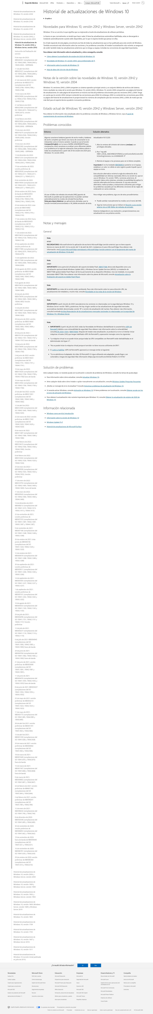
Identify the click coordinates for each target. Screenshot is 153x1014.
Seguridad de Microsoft (82, 979)
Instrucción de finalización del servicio (25, 52)
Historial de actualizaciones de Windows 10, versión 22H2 (24, 12)
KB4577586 (103, 267)
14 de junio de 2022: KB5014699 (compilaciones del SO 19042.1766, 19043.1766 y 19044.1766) (26, 348)
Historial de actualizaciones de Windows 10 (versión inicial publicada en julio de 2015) (27, 956)
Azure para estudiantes (61, 999)
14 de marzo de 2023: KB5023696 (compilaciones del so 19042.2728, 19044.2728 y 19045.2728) (26, 97)
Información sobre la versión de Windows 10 (63, 65)
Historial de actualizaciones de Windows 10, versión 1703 (24, 930)
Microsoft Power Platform (107, 994)
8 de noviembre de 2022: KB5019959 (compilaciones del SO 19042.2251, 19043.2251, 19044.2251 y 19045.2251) (26, 184)
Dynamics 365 (80, 986)
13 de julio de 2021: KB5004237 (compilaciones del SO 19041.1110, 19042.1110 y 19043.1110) (26, 632)
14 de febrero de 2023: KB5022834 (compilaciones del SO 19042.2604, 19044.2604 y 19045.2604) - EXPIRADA (26, 122)
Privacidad (69, 1010)
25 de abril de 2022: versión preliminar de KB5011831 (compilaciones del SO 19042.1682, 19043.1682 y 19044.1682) (25, 396)
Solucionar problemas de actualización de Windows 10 (103, 386)
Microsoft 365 (44, 3)
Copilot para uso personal (14, 986)
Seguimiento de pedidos (38, 989)
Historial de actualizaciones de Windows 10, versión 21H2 (24, 20)
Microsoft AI (79, 976)
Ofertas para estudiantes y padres (63, 996)
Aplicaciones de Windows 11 (15, 996)
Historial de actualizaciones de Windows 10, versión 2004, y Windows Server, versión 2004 (25, 874)
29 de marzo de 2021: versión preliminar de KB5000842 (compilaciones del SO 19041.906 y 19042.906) (25, 747)
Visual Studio (104, 1001)
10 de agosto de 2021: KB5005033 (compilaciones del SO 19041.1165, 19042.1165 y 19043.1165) (26, 607)
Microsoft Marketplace (106, 991)
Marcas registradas (92, 1010)
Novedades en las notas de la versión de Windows (103, 291)
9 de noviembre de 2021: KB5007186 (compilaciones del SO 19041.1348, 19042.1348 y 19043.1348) (26, 532)
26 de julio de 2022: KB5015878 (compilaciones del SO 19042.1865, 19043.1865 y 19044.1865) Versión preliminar (26, 299)
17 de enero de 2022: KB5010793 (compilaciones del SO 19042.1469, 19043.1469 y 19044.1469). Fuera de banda (26, 484)
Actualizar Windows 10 (91, 377)
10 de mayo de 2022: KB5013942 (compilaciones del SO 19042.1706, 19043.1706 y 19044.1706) (26, 384)
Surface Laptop (11, 979)
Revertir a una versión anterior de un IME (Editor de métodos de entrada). (119, 206)
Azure (77, 983)
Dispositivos (70, 3)
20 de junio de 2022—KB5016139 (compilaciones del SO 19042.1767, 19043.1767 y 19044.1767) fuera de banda (26, 336)
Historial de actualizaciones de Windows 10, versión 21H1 (24, 27)
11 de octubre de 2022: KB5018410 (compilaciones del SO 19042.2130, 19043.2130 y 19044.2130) (26, 236)
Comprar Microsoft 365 (92, 3)
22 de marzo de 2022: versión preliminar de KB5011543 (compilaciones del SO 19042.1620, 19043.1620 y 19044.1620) (25, 422)
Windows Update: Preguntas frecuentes (126, 381)
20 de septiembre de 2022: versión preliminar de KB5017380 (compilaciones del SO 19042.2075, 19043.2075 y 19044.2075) (26, 249)
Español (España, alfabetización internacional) (22, 1007)
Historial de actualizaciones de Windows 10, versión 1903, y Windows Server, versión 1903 (25, 894)
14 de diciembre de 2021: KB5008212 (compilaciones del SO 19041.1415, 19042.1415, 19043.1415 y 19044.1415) (26, 507)
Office (52, 3)
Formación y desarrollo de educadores (64, 993)
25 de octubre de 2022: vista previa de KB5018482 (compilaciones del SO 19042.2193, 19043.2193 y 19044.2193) (25, 210)
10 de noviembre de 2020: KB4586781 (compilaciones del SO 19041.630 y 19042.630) (26, 851)
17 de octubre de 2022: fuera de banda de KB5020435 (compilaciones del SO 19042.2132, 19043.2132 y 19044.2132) (25, 224)
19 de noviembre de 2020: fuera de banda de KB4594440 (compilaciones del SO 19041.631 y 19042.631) (26, 841)
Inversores (126, 989)
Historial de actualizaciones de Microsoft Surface (64, 426)
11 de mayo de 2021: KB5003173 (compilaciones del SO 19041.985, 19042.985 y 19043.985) (26, 716)
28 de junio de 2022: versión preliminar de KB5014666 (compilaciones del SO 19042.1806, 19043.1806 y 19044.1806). (25, 324)
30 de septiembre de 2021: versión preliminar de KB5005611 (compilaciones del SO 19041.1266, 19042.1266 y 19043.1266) (26, 569)
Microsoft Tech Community (107, 988)
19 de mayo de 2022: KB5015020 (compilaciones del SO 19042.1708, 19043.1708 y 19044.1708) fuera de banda (26, 373)
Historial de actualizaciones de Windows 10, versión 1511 (24, 948)
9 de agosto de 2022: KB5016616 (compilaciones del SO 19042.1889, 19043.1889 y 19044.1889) (26, 286)
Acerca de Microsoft (129, 979)
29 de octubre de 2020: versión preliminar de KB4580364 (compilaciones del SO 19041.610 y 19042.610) (26, 861)
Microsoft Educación (60, 976)
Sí (82, 965)
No (96, 965)
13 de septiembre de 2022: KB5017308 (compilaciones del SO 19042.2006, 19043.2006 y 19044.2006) (26, 261)
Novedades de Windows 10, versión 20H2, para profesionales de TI (71, 61)
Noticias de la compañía (130, 983)
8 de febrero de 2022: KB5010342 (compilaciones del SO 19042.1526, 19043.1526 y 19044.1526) (26, 459)
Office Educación (59, 989)
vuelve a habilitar (58, 350)
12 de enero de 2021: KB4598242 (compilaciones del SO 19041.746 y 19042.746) (26, 810)
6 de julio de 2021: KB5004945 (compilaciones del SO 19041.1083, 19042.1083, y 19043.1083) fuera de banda (26, 643)
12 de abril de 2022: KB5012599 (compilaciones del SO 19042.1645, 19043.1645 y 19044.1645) (26, 409)
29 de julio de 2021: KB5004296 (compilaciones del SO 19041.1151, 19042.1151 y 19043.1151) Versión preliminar (26, 619)
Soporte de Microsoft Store (38, 983)
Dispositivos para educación (62, 979)
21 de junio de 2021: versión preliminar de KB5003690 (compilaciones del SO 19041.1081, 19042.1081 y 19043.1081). (25, 667)
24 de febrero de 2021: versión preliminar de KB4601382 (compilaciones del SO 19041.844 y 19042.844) (26, 789)
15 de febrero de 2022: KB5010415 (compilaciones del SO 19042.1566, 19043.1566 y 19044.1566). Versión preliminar (26, 447)
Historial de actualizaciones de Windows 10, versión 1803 (24, 915)
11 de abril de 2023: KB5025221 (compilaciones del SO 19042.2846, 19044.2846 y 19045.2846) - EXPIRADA (26, 72)
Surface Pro (10, 976)
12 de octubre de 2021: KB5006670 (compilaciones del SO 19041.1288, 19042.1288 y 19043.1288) (26, 557)
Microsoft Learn (105, 979)
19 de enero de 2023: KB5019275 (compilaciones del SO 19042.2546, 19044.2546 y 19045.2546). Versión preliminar (26, 135)
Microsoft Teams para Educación (63, 983)
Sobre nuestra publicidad (106, 1010)
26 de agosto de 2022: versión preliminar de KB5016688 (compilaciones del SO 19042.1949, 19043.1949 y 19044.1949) (26, 274)
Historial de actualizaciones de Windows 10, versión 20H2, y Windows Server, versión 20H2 (25, 36)
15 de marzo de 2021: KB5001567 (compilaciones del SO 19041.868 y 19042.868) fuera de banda (26, 769)
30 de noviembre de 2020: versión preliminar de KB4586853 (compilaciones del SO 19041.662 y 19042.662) (26, 830)
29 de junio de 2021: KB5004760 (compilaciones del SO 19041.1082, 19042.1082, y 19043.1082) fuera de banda (26, 654)
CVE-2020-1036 (62, 332)
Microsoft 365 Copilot (81, 993)
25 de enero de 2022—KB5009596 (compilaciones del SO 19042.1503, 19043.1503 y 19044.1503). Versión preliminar (26, 472)
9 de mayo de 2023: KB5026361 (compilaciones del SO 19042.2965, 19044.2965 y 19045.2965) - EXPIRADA (26, 61)
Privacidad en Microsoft (130, 986)
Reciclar (34, 993)
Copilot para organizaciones (15, 983)
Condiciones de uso (80, 1010)
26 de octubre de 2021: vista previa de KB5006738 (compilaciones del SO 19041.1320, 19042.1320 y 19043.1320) (25, 544)
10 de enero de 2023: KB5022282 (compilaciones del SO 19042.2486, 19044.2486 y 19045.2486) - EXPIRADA (26, 147)
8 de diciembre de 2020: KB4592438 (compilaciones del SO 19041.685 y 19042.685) (26, 819)
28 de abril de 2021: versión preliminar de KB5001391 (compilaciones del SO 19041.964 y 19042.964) (25, 727)
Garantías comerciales (37, 996)
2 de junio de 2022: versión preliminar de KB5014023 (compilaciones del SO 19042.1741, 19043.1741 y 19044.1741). (24, 360)
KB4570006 (74, 332)
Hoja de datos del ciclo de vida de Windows (62, 69)
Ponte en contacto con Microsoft (56, 1010)
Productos (60, 3)
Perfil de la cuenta (36, 976)
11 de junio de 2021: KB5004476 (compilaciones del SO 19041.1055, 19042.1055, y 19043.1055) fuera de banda (26, 679)
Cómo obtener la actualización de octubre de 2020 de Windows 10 (71, 56)
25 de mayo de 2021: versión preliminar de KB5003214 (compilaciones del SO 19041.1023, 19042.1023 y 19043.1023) (25, 703)
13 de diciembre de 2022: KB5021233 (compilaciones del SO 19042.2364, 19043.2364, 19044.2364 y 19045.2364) (26, 159)
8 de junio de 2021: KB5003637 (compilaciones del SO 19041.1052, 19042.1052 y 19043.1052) (26, 691)
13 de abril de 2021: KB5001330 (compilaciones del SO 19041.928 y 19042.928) (26, 737)
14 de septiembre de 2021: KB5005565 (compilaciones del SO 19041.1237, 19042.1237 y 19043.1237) (26, 582)
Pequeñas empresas (81, 999)
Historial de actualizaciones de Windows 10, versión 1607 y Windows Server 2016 (24, 939)
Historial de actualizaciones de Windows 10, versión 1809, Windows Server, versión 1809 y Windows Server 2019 (27, 905)
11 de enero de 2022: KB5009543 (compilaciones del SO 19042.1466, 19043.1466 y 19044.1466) (26, 495)
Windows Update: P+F (55, 422)
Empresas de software (106, 998)
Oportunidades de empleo (130, 976)
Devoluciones (35, 986)
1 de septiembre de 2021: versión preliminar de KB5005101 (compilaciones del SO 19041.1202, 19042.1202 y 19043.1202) (26, 594)
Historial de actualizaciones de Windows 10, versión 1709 (24, 923)
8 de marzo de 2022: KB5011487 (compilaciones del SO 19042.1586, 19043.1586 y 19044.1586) (26, 434)
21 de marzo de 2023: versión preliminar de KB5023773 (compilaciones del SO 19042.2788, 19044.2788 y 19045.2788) (25, 85)
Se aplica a (48, 18)
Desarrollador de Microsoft (107, 976)
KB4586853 (119, 165)
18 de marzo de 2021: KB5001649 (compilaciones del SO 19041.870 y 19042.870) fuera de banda (26, 758)
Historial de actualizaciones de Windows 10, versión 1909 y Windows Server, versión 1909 (25, 884)
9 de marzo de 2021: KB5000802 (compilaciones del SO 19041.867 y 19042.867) (26, 779)
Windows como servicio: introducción (60, 413)
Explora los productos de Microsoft (16, 993)
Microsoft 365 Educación (61, 986)
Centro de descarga (37, 979)
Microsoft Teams (80, 996)
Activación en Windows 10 (83, 390)
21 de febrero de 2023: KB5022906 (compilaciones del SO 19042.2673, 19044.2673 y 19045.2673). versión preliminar (26, 110)
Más (79, 3)
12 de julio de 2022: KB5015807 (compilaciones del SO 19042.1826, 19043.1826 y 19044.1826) (26, 311)
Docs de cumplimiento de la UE (123, 1010)
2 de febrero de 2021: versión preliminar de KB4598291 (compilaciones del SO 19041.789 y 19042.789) (25, 801)
